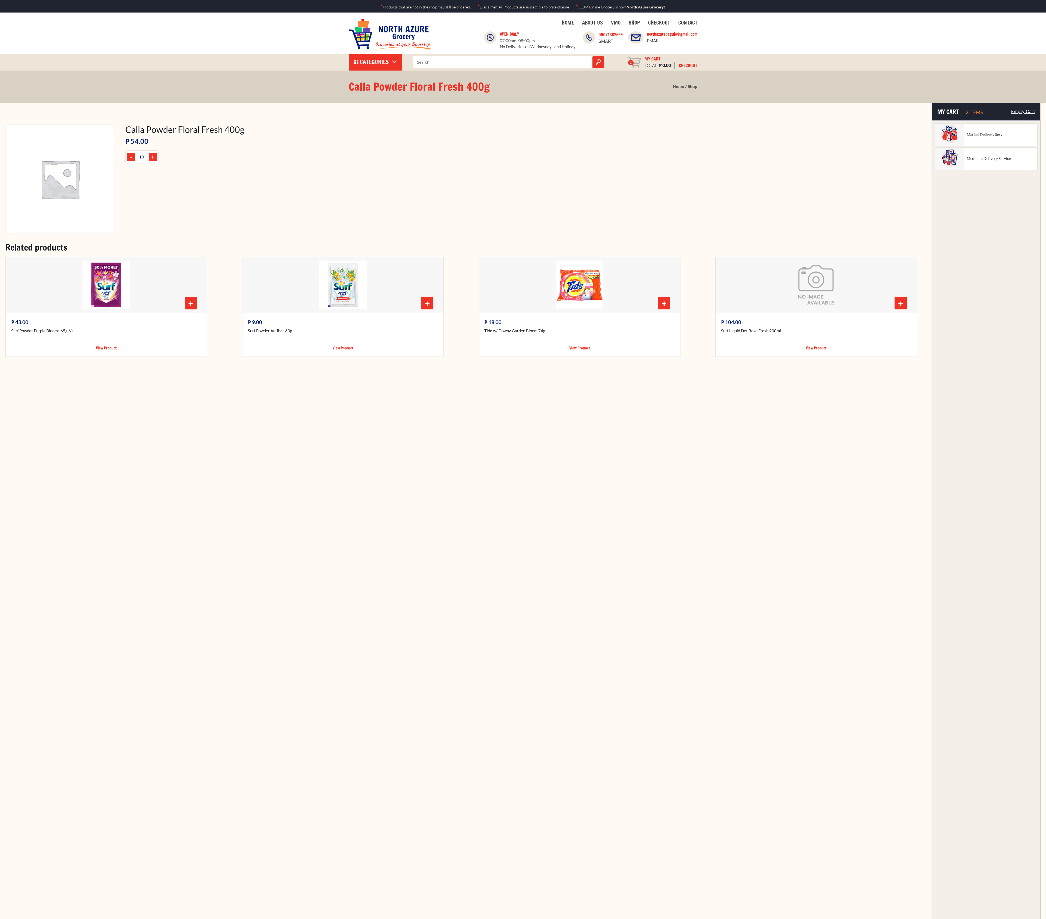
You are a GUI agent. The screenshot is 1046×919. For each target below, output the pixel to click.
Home (568, 22)
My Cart (652, 59)
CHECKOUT (688, 65)
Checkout (659, 22)
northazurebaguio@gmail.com (672, 34)
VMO (616, 22)
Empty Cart (1023, 111)
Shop (634, 22)
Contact (687, 22)
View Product (106, 348)
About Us (592, 22)
